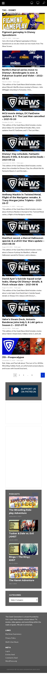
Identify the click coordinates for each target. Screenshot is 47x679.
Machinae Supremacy (13, 634)
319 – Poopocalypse (13, 357)
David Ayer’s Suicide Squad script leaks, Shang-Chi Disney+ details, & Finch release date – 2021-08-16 (22, 281)
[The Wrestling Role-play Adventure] (23, 502)
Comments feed (11, 658)
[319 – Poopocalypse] (23, 346)
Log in (7, 651)
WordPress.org (11, 661)
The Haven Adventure (21, 580)
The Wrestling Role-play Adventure (20, 511)
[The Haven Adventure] (23, 572)
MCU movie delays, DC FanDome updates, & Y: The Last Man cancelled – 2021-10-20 (23, 116)
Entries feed (10, 654)
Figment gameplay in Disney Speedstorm (18, 33)
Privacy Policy (10, 638)
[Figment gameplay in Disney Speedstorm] (23, 21)
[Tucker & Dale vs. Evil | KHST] (23, 525)
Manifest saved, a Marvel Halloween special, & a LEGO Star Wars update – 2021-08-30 (23, 241)
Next (43, 375)
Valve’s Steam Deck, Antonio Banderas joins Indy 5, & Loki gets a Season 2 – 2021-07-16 (22, 322)
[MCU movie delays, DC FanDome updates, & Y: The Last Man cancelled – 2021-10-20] (23, 102)
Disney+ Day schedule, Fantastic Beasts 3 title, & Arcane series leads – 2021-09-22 (23, 157)
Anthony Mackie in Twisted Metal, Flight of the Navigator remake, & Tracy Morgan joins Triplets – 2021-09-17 (22, 199)
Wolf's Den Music (12, 642)
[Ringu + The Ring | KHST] (23, 549)
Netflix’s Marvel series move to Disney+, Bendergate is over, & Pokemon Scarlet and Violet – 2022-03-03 (22, 74)
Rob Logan (16, 38)
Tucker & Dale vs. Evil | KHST (21, 535)
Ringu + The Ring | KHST (19, 558)
